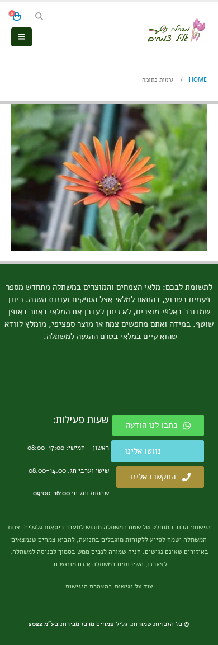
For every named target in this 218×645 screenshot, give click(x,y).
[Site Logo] (176, 30)
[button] (39, 17)
